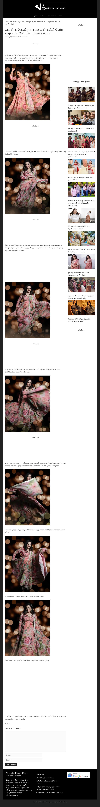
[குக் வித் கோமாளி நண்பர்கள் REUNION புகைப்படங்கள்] (81, 118)
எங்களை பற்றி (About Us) (45, 778)
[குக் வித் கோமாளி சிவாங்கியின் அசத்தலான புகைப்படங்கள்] (81, 262)
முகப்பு (35, 15)
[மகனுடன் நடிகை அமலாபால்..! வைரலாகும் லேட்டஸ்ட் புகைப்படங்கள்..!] (81, 239)
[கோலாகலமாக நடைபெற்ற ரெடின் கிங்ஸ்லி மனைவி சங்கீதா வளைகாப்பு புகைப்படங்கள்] (81, 141)
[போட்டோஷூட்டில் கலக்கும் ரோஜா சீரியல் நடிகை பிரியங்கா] (81, 167)
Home (7, 22)
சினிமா (42, 15)
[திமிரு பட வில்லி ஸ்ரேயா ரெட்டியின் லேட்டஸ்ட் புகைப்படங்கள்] (81, 308)
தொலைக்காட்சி (51, 15)
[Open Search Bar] (65, 16)
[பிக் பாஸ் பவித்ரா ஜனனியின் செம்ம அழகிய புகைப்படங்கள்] (81, 215)
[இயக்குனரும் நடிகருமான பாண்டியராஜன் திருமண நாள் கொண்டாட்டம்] (81, 95)
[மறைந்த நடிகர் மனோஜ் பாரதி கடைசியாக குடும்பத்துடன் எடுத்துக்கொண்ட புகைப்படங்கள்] (81, 190)
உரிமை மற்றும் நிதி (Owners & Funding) (49, 792)
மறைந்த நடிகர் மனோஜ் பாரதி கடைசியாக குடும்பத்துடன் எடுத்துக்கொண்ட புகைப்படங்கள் (81, 203)
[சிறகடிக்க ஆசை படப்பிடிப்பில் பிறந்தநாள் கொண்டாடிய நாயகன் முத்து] (81, 285)
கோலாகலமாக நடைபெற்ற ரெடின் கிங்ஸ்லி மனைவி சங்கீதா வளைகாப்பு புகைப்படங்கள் (81, 154)
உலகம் (60, 15)
